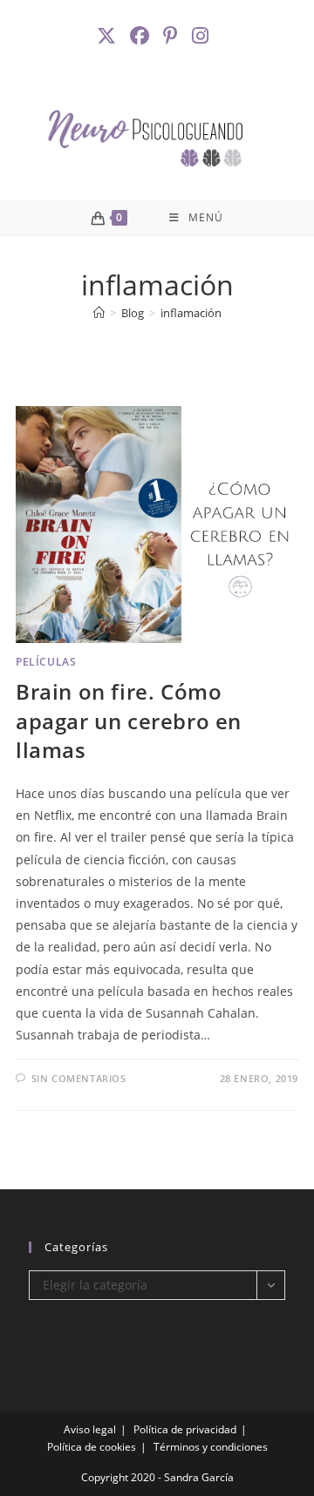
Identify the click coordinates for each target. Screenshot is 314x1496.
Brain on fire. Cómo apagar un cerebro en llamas (129, 720)
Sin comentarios (78, 1078)
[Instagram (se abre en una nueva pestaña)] (202, 35)
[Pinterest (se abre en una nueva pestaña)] (172, 35)
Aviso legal (90, 1429)
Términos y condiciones (211, 1446)
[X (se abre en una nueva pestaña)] (111, 35)
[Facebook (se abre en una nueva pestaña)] (141, 35)
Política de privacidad (184, 1429)
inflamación (191, 313)
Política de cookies (91, 1446)
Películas (46, 661)
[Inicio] (99, 313)
